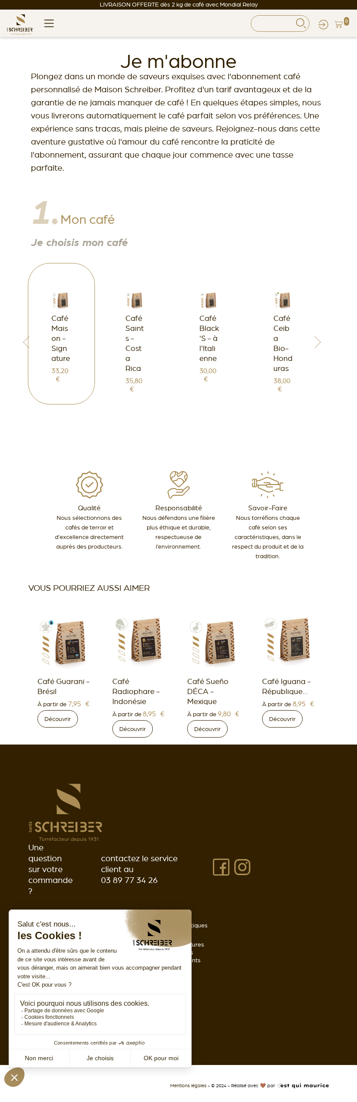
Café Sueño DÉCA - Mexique (134, 691)
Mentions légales (189, 1085)
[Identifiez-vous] (323, 23)
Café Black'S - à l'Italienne (209, 338)
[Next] (317, 342)
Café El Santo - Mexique (290, 604)
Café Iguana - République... (212, 686)
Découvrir (58, 729)
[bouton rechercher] (301, 23)
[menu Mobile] (49, 22)
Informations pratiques (177, 925)
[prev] (26, 342)
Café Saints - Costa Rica (134, 343)
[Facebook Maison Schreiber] (221, 866)
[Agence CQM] (302, 1085)
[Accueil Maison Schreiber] (65, 812)
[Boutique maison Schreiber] (20, 23)
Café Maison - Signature (60, 338)
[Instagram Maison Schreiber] (242, 866)
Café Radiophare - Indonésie (62, 691)
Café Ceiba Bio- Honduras (283, 343)
